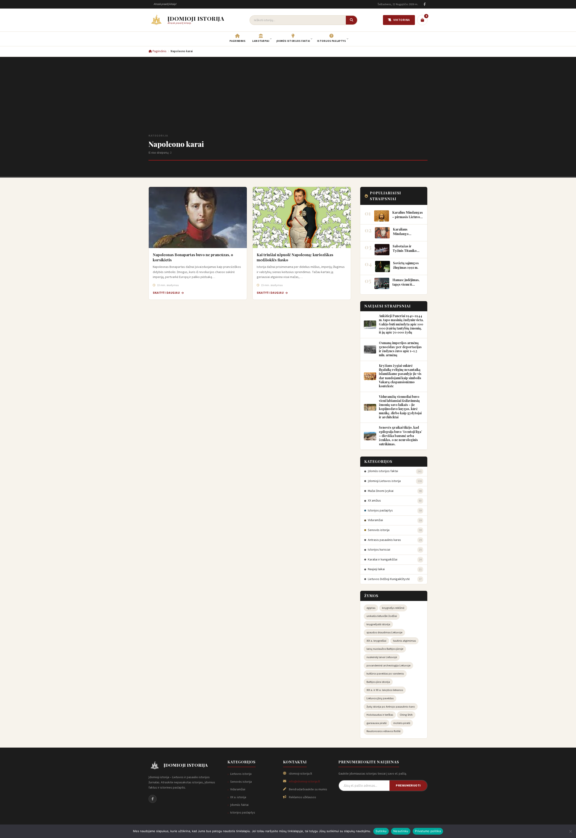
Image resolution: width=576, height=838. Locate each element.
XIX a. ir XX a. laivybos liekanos (385, 690)
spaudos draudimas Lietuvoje (384, 632)
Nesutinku (400, 831)
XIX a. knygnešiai (376, 641)
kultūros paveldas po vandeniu (385, 674)
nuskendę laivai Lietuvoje (382, 657)
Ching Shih (406, 715)
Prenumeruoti (408, 785)
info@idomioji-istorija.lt (304, 781)
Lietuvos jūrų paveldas (380, 698)
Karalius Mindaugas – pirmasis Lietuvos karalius (407, 216)
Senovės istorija (241, 782)
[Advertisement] (288, 99)
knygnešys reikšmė (393, 608)
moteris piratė (401, 723)
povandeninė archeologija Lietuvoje (388, 665)
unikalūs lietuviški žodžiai (382, 616)
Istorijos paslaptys (242, 812)
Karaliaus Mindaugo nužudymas (401, 233)
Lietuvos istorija (241, 774)
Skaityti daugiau (166, 293)
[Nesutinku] (570, 831)
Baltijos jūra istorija (378, 682)
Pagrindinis (159, 51)
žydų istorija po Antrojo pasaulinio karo (391, 707)
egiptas (371, 608)
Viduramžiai (237, 789)
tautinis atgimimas (404, 641)
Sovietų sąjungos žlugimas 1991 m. (406, 265)
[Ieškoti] (351, 20)
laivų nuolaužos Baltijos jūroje (385, 649)
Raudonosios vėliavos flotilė (383, 731)
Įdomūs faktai (239, 805)
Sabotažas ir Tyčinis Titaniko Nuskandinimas (405, 250)
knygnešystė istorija (378, 624)
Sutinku (381, 831)
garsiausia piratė (377, 723)
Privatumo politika (428, 831)
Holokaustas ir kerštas (380, 715)
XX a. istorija (238, 797)
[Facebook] (425, 4)
